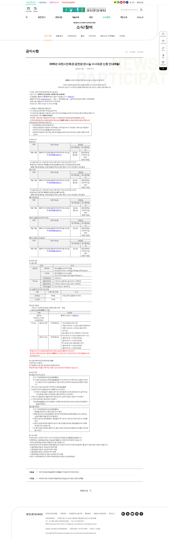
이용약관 (63, 513)
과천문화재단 (31, 2)
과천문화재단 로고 (84, 9)
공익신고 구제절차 (107, 36)
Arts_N (140, 17)
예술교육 (75, 17)
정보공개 (163, 65)
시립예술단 (42, 2)
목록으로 (84, 490)
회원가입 (140, 2)
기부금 (122, 36)
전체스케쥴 (28, 11)
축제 (163, 57)
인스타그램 (124, 2)
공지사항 (163, 43)
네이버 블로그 (118, 2)
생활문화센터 (54, 2)
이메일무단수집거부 (75, 513)
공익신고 (112, 513)
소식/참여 (106, 17)
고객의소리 (71, 36)
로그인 (132, 2)
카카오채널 (115, 2)
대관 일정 (35, 11)
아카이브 (92, 36)
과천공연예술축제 (68, 2)
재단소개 (123, 17)
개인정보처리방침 (51, 513)
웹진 (82, 36)
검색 (141, 10)
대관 (90, 17)
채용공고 (59, 36)
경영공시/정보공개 (100, 513)
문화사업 (58, 17)
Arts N (163, 50)
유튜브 (121, 2)
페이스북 (127, 2)
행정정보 (88, 513)
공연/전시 (41, 17)
